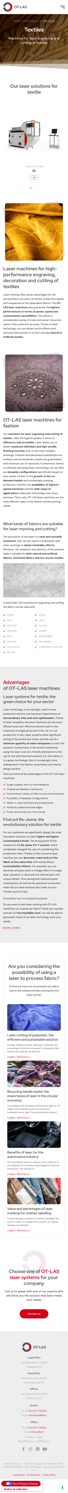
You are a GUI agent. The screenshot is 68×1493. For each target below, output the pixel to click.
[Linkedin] (38, 1449)
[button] (30, 188)
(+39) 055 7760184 (36, 1410)
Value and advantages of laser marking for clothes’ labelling (30, 1211)
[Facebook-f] (23, 1449)
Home (17, 21)
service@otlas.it (37, 1415)
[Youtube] (45, 1449)
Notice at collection (16, 1489)
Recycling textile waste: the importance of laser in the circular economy (32, 1095)
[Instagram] (30, 1449)
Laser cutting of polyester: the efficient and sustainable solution (32, 1037)
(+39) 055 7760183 (36, 1427)
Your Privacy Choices (25, 1483)
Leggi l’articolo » (19, 1057)
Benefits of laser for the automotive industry (25, 1154)
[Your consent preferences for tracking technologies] (62, 1487)
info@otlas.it (37, 1431)
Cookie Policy (49, 1474)
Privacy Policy (33, 1474)
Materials (32, 21)
